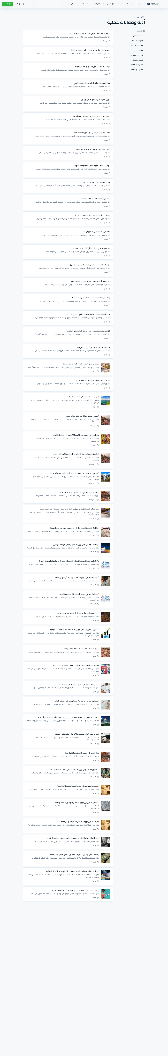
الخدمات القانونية (82, 3)
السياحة (120, 3)
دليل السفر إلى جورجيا (136, 45)
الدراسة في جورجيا (137, 55)
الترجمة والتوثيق (138, 59)
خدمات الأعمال (138, 35)
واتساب (6, 3)
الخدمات (141, 50)
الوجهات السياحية (138, 40)
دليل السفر (111, 3)
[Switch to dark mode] (23, 4)
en (17, 4)
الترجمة (70, 3)
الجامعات (130, 3)
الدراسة (138, 3)
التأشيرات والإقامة (98, 3)
